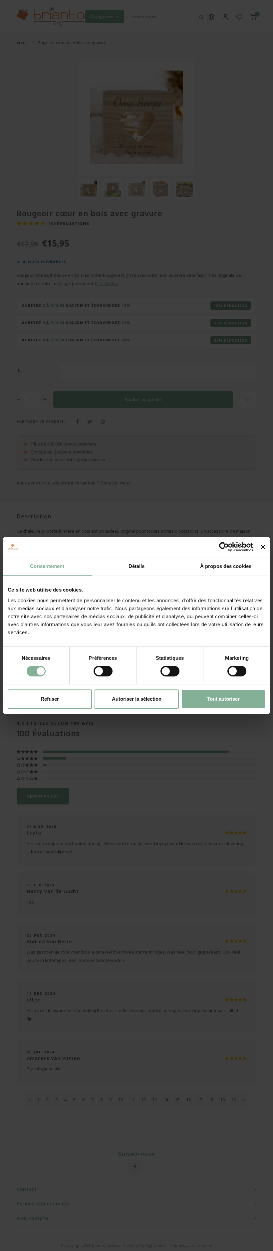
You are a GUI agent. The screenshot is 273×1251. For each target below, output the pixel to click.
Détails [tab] (137, 566)
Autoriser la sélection (136, 699)
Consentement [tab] (47, 566)
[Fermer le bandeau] (263, 547)
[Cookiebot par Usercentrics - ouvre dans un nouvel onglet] (224, 547)
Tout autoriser (223, 699)
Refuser (50, 699)
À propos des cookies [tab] (225, 566)
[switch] (103, 671)
